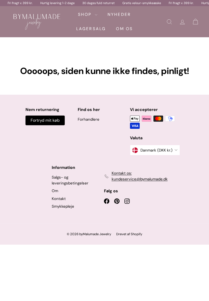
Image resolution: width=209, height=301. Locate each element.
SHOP (86, 14)
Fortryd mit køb (45, 120)
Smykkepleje (63, 206)
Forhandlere (88, 119)
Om (55, 190)
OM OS (124, 28)
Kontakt (59, 198)
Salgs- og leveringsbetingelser (70, 180)
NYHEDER (119, 14)
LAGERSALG (91, 28)
